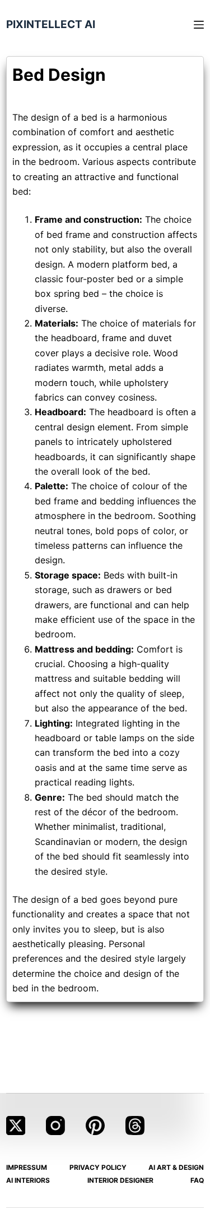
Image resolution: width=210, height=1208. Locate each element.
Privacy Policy (98, 1167)
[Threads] (134, 1125)
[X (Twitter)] (15, 1125)
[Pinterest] (95, 1125)
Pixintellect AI (50, 24)
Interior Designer (120, 1180)
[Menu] (199, 25)
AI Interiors (28, 1180)
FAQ (197, 1180)
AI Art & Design (176, 1167)
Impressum (26, 1167)
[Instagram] (55, 1125)
